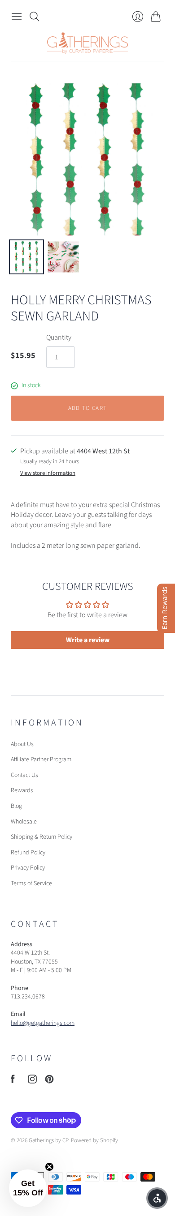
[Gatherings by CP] (87, 43)
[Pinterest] (49, 1081)
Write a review (87, 640)
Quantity (58, 337)
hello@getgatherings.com (42, 1023)
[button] (28, 1188)
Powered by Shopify (94, 1140)
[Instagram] (32, 1081)
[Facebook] (13, 1081)
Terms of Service (31, 883)
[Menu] (16, 16)
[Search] (34, 16)
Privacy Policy (28, 867)
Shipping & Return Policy (41, 836)
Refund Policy (28, 852)
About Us (22, 744)
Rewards (22, 790)
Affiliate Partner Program (41, 759)
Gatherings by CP (48, 1140)
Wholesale (24, 821)
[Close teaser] (49, 1166)
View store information (47, 473)
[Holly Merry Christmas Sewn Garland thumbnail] (26, 257)
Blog (16, 806)
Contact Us (24, 775)
